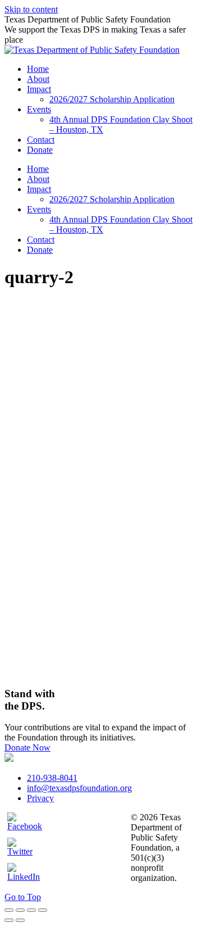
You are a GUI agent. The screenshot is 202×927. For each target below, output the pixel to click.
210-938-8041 (52, 778)
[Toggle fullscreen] (31, 910)
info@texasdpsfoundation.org (79, 788)
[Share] (20, 910)
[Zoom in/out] (42, 910)
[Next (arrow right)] (20, 920)
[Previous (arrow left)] (8, 920)
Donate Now (27, 747)
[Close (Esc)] (8, 910)
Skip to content (31, 9)
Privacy (40, 798)
